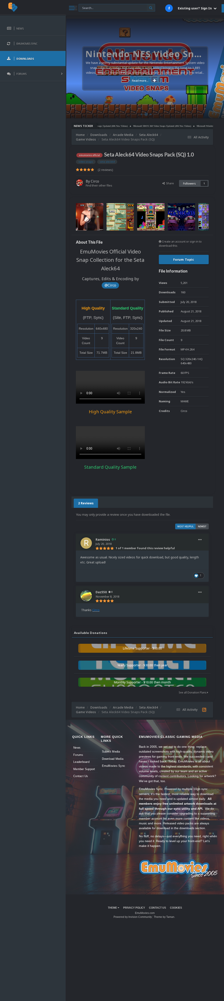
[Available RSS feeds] (204, 710)
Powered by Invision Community (133, 916)
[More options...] (200, 539)
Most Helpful (185, 526)
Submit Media (111, 751)
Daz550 (101, 592)
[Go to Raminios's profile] (86, 543)
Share (169, 183)
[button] (209, 68)
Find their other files (99, 185)
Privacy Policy (134, 907)
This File (86, 7)
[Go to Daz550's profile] (86, 596)
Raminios (103, 539)
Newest (202, 526)
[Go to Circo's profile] (79, 182)
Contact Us (80, 776)
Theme (113, 907)
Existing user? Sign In (196, 8)
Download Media (113, 758)
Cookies (176, 907)
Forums (78, 754)
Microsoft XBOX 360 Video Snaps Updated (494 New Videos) (145, 126)
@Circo (110, 285)
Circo (216, 112)
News (76, 747)
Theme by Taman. (164, 916)
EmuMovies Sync (113, 765)
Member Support (84, 769)
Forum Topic (183, 259)
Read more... (140, 81)
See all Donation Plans (193, 692)
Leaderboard (81, 762)
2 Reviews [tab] (86, 503)
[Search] (151, 7)
